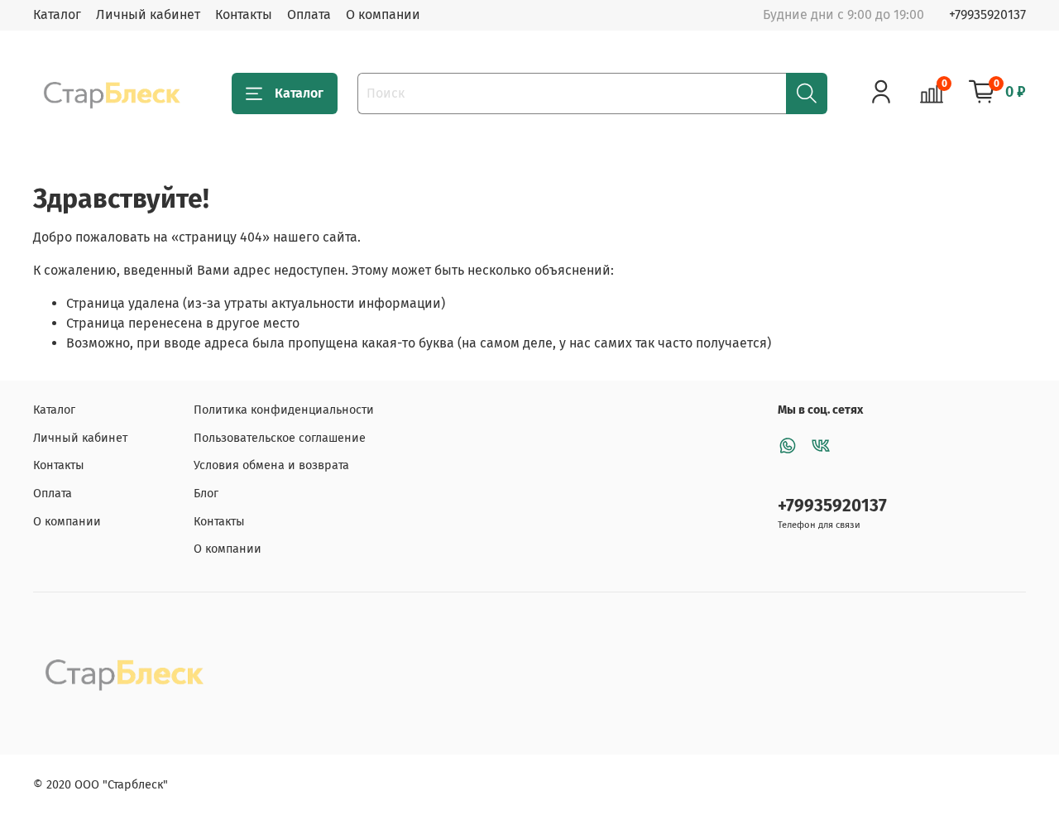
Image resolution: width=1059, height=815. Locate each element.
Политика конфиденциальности (284, 410)
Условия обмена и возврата (271, 465)
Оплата (309, 14)
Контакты (243, 14)
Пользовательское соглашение (280, 438)
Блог (206, 494)
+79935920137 (987, 14)
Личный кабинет (148, 14)
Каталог (57, 14)
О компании (383, 14)
